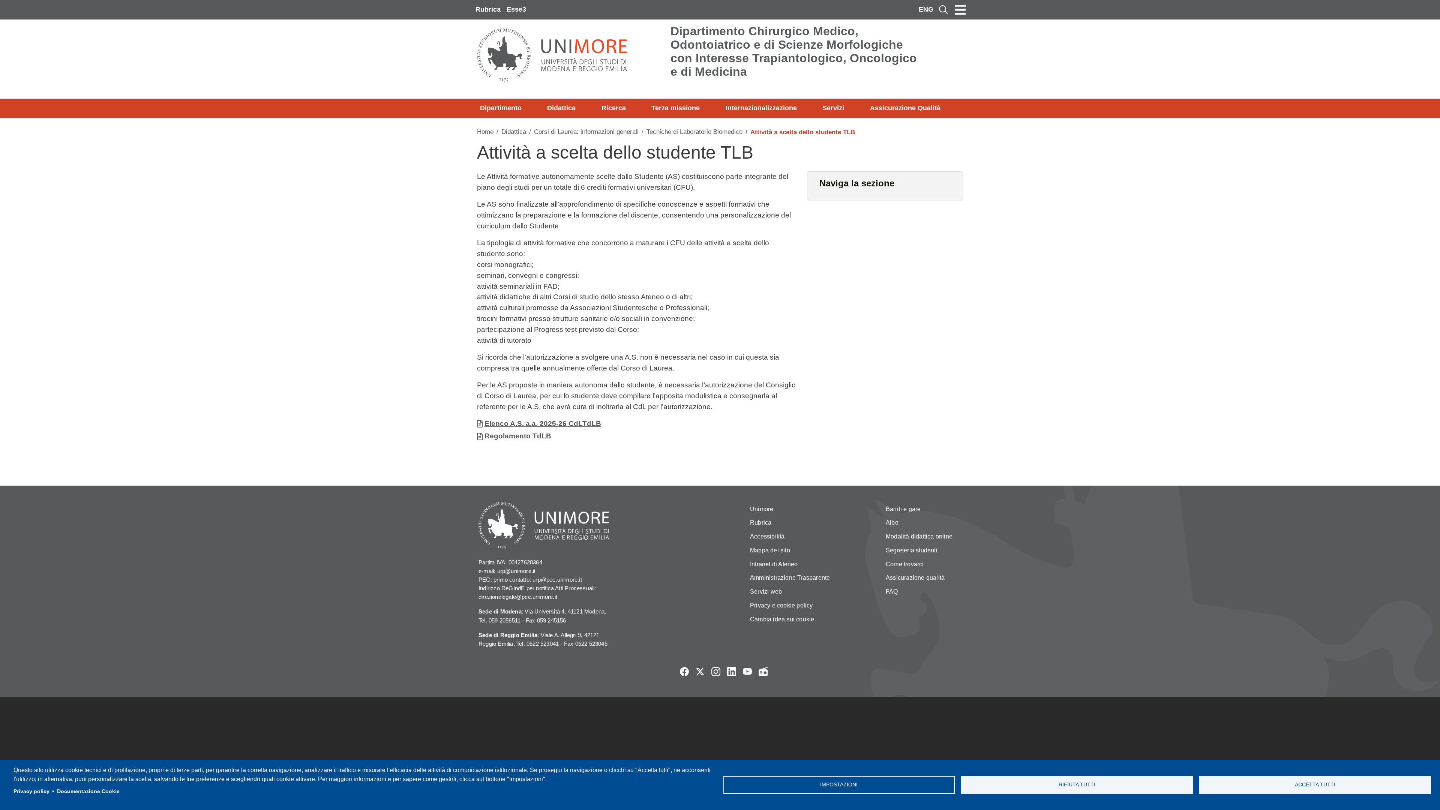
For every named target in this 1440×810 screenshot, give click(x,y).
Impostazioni (839, 785)
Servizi (833, 108)
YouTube (747, 671)
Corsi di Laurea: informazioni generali (586, 131)
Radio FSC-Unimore (763, 671)
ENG (926, 9)
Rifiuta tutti (1077, 785)
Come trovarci (905, 564)
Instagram (716, 671)
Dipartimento (501, 108)
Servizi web (766, 591)
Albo (892, 522)
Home (485, 131)
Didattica (561, 108)
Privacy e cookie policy (781, 605)
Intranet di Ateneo (774, 564)
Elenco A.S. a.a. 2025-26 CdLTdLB (542, 424)
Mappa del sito (770, 550)
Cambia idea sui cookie (782, 619)
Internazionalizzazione (761, 108)
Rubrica (488, 9)
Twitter (700, 671)
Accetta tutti (1315, 785)
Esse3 (516, 9)
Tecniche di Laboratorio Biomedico (694, 131)
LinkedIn (731, 671)
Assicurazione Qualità (905, 108)
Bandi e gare (903, 509)
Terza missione (675, 108)
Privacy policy (32, 791)
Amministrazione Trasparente (790, 577)
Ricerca (614, 108)
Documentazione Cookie (88, 791)
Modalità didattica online (919, 536)
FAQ (892, 591)
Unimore (761, 509)
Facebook (684, 671)
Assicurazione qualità (915, 577)
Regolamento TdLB (517, 436)
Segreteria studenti (912, 550)
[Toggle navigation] (960, 10)
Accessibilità (767, 536)
